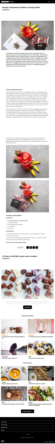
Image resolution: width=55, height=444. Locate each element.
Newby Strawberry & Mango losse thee (19, 220)
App (36, 247)
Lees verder (27, 307)
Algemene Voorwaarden (25, 437)
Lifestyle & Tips (4, 427)
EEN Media (52, 441)
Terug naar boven (26, 411)
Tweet (30, 247)
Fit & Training (4, 422)
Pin (33, 247)
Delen (27, 247)
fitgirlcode (21, 9)
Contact (32, 437)
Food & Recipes (6, 9)
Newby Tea (18, 63)
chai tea (37, 109)
